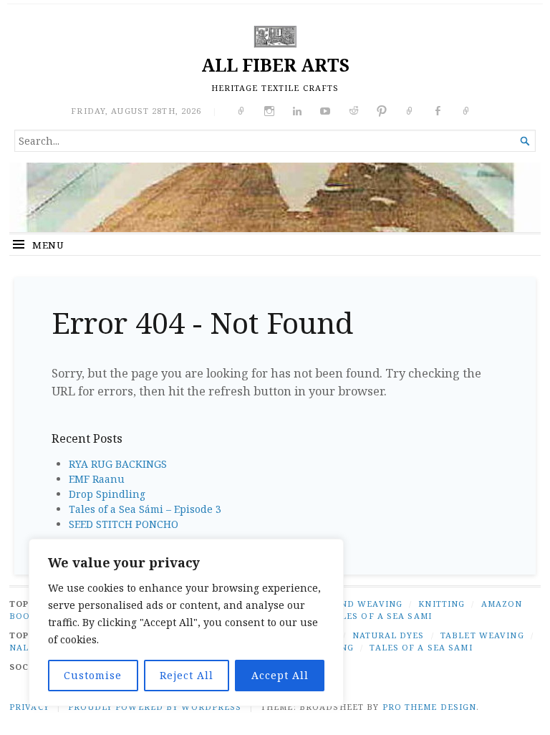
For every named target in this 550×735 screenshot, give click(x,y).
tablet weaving (482, 635)
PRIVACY (29, 706)
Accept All (280, 675)
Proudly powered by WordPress (154, 706)
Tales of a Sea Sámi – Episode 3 (145, 509)
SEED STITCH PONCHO (123, 524)
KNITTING (441, 603)
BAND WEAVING (364, 603)
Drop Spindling (107, 494)
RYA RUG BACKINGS (118, 464)
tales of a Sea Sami (421, 647)
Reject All (186, 675)
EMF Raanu (97, 479)
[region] (186, 622)
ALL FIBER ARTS (275, 65)
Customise (93, 675)
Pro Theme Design (429, 706)
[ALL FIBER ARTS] (275, 197)
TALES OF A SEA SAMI (380, 615)
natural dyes (388, 635)
